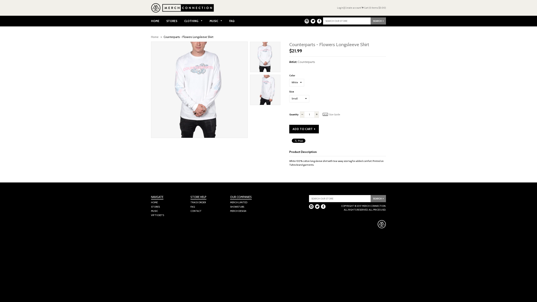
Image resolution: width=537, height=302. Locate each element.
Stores (171, 21)
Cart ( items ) (375, 7)
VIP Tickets (157, 215)
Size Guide (334, 114)
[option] (265, 58)
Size (291, 91)
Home (155, 21)
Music (214, 21)
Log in (340, 7)
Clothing (191, 21)
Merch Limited (238, 202)
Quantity (293, 114)
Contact (196, 211)
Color (292, 75)
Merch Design (238, 211)
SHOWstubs (237, 206)
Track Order (198, 202)
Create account (353, 7)
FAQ (232, 21)
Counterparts (306, 62)
